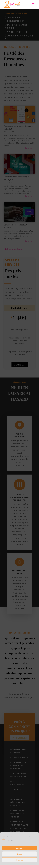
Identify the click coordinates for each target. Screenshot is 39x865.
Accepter (19, 848)
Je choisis (19, 860)
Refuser (19, 854)
